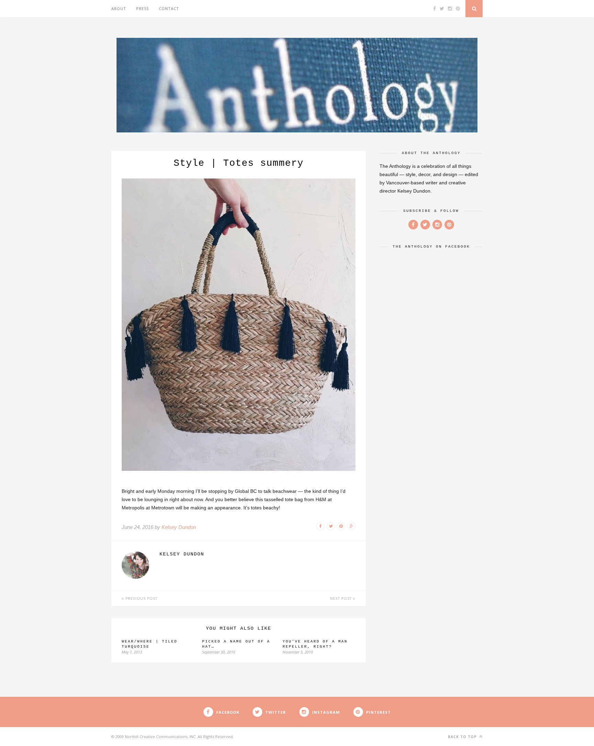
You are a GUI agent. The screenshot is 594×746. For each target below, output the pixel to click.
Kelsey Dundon (179, 527)
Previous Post (140, 598)
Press (142, 8)
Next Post (341, 598)
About (118, 8)
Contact (169, 8)
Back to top (463, 736)
